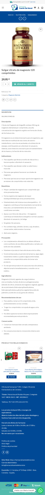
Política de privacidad (9, 446)
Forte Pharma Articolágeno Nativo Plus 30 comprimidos (33, 370)
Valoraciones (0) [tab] (8, 116)
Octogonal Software (28, 492)
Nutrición (21, 15)
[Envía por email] (15, 99)
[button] (40, 490)
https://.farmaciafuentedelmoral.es (22, 460)
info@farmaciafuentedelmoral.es (13, 465)
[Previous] (1, 364)
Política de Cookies (26, 489)
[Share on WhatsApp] (3, 99)
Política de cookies (8, 441)
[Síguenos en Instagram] (7, 452)
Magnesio (32, 15)
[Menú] (3, 7)
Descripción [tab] (6, 112)
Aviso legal (5, 443)
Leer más (32, 2)
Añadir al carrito (25, 84)
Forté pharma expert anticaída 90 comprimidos (11, 370)
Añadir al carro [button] (34, 377)
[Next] (43, 364)
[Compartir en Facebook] (7, 99)
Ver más (12, 377)
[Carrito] (42, 7)
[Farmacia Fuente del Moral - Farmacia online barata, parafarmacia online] (21, 7)
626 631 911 (23, 402)
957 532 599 (13, 402)
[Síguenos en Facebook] (3, 452)
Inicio (11, 15)
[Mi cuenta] (38, 7)
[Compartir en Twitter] (11, 99)
